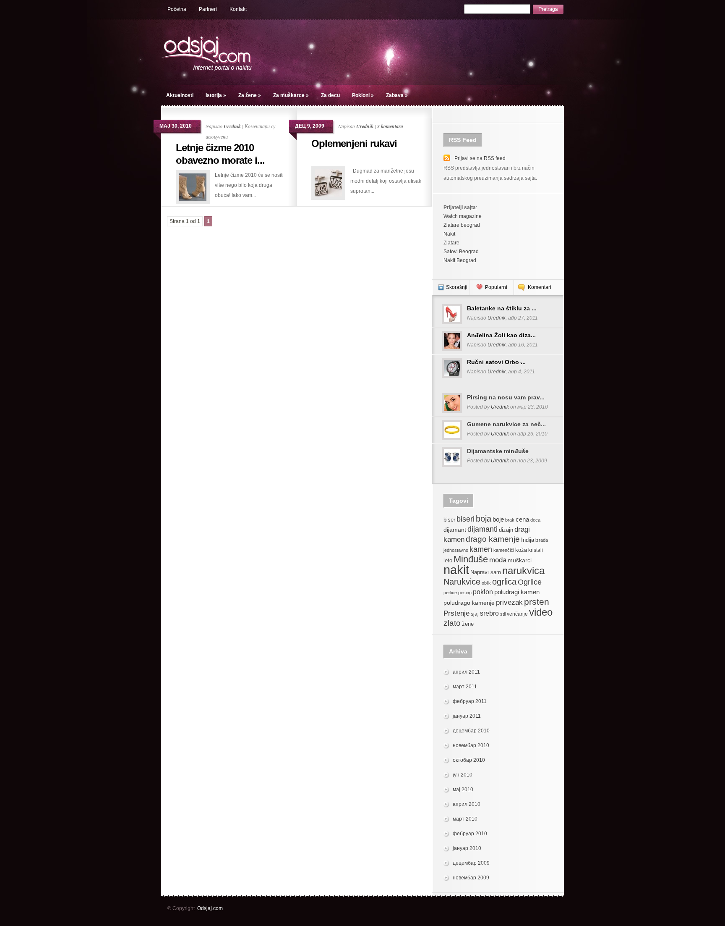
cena (522, 519)
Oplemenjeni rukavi (354, 143)
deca (535, 519)
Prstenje (456, 613)
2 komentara (390, 126)
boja (483, 518)
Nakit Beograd (459, 260)
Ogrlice (530, 581)
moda (497, 560)
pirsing (465, 592)
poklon (483, 591)
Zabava (397, 95)
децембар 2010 (471, 731)
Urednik (232, 126)
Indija (527, 540)
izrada (541, 540)
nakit (456, 570)
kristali (535, 550)
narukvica (523, 570)
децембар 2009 (471, 863)
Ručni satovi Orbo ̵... (496, 362)
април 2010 (466, 804)
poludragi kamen (517, 591)
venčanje (517, 614)
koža (521, 550)
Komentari (539, 287)
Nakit (449, 234)
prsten (536, 601)
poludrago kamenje (469, 602)
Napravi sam (485, 572)
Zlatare (451, 243)
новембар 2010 (471, 745)
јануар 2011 (467, 716)
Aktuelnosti (179, 95)
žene (468, 624)
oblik (486, 582)
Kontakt (238, 9)
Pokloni (363, 95)
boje (498, 519)
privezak (509, 602)
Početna (176, 9)
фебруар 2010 (470, 834)
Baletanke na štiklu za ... (502, 308)
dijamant (454, 529)
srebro (489, 613)
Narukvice (461, 581)
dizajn (506, 530)
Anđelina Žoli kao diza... (501, 335)
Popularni (496, 287)
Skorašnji (456, 287)
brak (509, 519)
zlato (452, 622)
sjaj (475, 614)
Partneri (208, 9)
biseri (465, 518)
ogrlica (504, 581)
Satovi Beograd (461, 251)
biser (449, 520)
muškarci (520, 560)
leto (447, 561)
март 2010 (465, 819)
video (541, 612)
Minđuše (471, 559)
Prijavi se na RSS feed (480, 158)
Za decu (330, 95)
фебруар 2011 (470, 701)
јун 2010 (462, 775)
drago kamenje (493, 538)
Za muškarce (291, 95)
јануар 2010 (467, 848)
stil (503, 613)
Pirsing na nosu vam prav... (506, 397)
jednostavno (455, 550)
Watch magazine (462, 216)
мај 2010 (463, 789)
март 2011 (465, 687)
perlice (450, 592)
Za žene (249, 95)
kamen (480, 549)
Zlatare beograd (461, 225)
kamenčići (503, 550)
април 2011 (466, 672)
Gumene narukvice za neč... (506, 424)
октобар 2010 (469, 760)
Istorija (216, 95)
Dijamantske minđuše (498, 451)
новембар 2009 (471, 878)
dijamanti (482, 529)
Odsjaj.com (210, 908)
